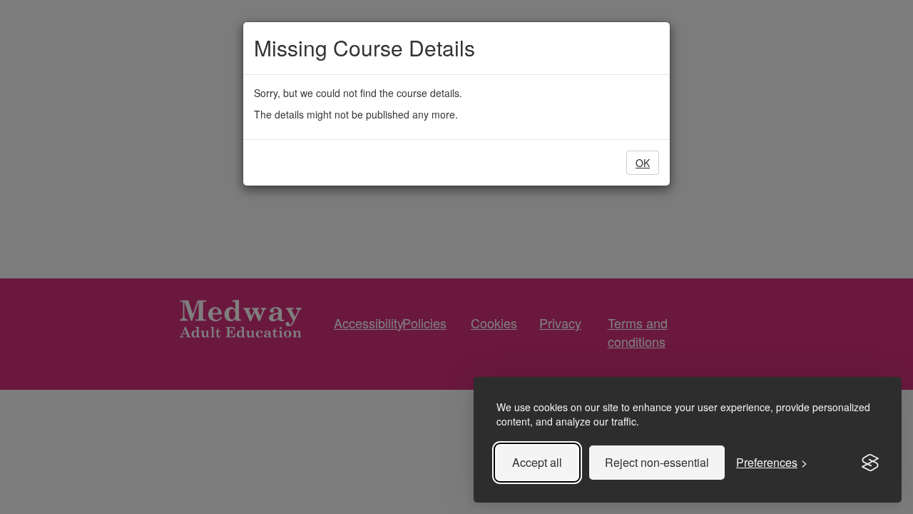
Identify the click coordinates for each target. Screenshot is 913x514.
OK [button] (643, 163)
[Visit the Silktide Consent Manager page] (870, 462)
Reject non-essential (657, 462)
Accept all (537, 462)
